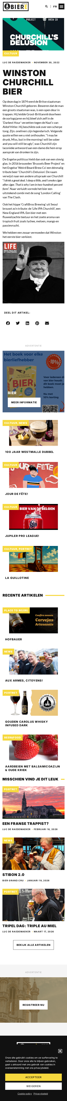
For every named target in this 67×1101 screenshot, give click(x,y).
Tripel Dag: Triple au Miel (29, 926)
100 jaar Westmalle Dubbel (29, 452)
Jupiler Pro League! (22, 536)
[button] (60, 1051)
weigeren (33, 1086)
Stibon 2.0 (13, 875)
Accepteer (33, 1077)
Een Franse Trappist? (25, 823)
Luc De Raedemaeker (17, 62)
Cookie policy (25, 1093)
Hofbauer (13, 639)
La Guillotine (17, 578)
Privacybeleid (41, 1093)
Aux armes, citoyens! (24, 680)
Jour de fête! (16, 494)
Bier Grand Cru (13, 880)
